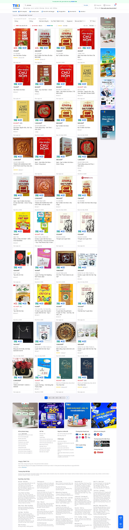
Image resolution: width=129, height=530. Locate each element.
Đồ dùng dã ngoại (102, 493)
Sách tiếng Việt (78, 525)
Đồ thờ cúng (60, 513)
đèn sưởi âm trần (99, 527)
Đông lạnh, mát (27, 497)
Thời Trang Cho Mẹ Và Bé (23, 483)
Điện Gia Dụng (22, 524)
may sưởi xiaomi (100, 522)
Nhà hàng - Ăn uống (81, 512)
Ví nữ (51, 519)
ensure (44, 473)
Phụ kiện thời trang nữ (60, 488)
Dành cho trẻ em (24, 500)
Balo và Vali (59, 481)
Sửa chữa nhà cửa (62, 508)
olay (97, 473)
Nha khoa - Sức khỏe (82, 513)
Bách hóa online (81, 489)
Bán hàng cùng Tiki (62, 435)
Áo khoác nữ (47, 484)
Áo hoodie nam (43, 494)
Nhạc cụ (66, 513)
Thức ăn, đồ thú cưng (25, 501)
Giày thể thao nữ (104, 500)
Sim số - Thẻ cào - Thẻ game (85, 514)
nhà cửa (47, 8)
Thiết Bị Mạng (63, 501)
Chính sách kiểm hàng (23, 444)
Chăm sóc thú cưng (60, 518)
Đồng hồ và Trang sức (61, 492)
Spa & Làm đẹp (84, 510)
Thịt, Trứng (25, 494)
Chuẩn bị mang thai (25, 490)
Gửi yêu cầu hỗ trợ (22, 438)
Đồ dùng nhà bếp (22, 526)
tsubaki (37, 475)
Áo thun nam (39, 492)
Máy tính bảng (24, 509)
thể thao (55, 8)
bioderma (52, 473)
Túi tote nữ (45, 520)
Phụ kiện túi (50, 520)
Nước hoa (23, 521)
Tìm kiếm (86, 5)
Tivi (96, 486)
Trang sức (58, 494)
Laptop (67, 503)
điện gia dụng (26, 8)
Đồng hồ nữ (63, 494)
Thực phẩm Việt (29, 495)
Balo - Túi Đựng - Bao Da (101, 510)
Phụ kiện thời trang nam (64, 489)
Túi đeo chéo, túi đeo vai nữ (43, 519)
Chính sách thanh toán (62, 446)
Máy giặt (98, 485)
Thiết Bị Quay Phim (101, 513)
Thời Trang (86, 483)
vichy (32, 475)
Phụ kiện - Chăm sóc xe (80, 518)
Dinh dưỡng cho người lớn (26, 488)
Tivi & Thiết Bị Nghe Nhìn (82, 492)
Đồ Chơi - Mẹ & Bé (23, 481)
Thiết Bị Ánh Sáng (102, 508)
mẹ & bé (37, 8)
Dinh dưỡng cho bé (25, 486)
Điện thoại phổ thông (25, 508)
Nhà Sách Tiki (78, 523)
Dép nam (44, 512)
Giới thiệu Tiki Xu (43, 446)
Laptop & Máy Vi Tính (84, 490)
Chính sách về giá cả (62, 441)
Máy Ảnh (105, 514)
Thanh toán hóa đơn (79, 509)
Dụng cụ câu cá (99, 497)
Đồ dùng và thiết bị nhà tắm (64, 510)
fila (34, 475)
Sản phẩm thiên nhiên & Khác (25, 518)
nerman (81, 473)
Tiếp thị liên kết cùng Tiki (44, 448)
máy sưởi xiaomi (103, 523)
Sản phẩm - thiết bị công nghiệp (83, 491)
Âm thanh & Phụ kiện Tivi (98, 483)
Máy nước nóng (101, 486)
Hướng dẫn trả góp (22, 447)
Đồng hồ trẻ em (70, 495)
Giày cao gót (40, 503)
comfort (104, 473)
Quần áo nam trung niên (45, 498)
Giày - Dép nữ (40, 502)
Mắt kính (67, 488)
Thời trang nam (41, 490)
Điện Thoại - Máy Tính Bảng (25, 505)
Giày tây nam (46, 511)
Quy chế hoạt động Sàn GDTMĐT (65, 433)
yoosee (93, 473)
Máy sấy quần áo (100, 488)
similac (99, 473)
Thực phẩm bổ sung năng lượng (102, 501)
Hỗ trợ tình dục (29, 521)
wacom (85, 473)
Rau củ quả (23, 495)
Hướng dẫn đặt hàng (22, 440)
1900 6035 (24, 467)
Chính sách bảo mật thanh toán (46, 439)
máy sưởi (95, 518)
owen (41, 473)
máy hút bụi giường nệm (101, 524)
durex (48, 473)
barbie (37, 473)
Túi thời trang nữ (41, 517)
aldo (66, 473)
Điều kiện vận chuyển (44, 451)
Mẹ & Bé (83, 488)
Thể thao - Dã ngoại (81, 485)
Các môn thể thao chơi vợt (101, 499)
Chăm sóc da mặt (22, 513)
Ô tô (82, 519)
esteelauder (27, 473)
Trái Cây (20, 494)
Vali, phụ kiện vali (69, 484)
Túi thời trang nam (42, 523)
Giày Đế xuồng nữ (45, 507)
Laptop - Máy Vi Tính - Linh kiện (64, 497)
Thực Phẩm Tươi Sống (23, 493)
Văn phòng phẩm (85, 525)
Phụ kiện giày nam (43, 513)
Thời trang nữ (40, 481)
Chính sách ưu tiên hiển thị (63, 447)
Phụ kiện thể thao (102, 494)
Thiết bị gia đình (29, 526)
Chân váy (46, 485)
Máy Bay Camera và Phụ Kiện (101, 514)
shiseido (20, 475)
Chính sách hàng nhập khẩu (24, 449)
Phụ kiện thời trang (61, 487)
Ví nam (38, 524)
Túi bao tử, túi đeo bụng (48, 525)
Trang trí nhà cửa (59, 507)
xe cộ (32, 8)
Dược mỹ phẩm (30, 522)
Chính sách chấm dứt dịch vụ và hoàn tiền (66, 453)
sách (51, 8)
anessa (89, 473)
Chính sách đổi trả (22, 445)
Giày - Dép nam (41, 509)
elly (56, 473)
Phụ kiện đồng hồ (62, 495)
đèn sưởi (100, 518)
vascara (20, 473)
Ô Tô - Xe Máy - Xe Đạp (81, 517)
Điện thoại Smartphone (23, 507)
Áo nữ (38, 483)
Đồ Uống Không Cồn (63, 523)
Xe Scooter (86, 519)
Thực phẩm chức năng (25, 515)
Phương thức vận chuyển (23, 442)
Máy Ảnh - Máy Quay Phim (100, 505)
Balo (57, 483)
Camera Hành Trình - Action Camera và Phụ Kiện (101, 509)
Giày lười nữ (48, 506)
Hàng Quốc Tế (78, 481)
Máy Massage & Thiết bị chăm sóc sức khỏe (26, 517)
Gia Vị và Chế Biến (62, 521)
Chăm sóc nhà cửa (26, 503)
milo (58, 473)
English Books (82, 526)
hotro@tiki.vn (29, 451)
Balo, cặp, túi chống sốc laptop (64, 484)
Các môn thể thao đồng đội (102, 498)
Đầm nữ (42, 483)
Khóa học (86, 509)
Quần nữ (46, 483)
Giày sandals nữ (44, 504)
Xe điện (87, 518)
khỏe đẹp (41, 8)
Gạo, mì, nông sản (25, 498)
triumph (69, 473)
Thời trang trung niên (44, 488)
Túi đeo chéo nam (45, 524)
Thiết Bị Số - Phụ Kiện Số (81, 496)
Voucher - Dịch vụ (79, 508)
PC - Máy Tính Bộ (62, 503)
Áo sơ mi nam (45, 493)
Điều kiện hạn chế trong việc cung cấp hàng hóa (66, 443)
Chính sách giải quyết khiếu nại (46, 442)
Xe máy (78, 519)
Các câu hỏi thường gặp (23, 436)
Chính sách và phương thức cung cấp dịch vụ (66, 450)
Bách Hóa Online (60, 517)
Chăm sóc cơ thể (24, 516)
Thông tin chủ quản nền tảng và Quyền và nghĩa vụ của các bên (66, 456)
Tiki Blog (41, 435)
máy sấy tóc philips (103, 519)
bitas (107, 473)
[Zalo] (101, 434)
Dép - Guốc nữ (46, 503)
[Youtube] (98, 434)
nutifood (73, 473)
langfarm (25, 475)
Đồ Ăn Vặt (60, 522)
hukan (28, 475)
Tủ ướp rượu (107, 488)
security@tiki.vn (28, 453)
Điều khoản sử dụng (43, 444)
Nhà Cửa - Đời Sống (61, 505)
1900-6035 (24, 433)
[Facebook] (95, 434)
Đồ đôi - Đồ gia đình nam (46, 495)
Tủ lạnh (97, 484)
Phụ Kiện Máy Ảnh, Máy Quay (99, 507)
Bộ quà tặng (62, 524)
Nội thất (62, 509)
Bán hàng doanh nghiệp (44, 450)
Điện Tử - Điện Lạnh (98, 481)
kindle (77, 473)
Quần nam (45, 492)
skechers (62, 473)
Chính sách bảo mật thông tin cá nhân (47, 441)
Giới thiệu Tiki (42, 433)
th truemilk (33, 473)
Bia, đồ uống (23, 499)
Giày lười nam (40, 511)
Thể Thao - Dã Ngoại (98, 490)
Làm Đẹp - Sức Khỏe (23, 512)
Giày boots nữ (42, 506)
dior (23, 473)
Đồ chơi (31, 483)
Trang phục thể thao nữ (98, 492)
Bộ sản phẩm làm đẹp (26, 521)
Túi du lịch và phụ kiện (63, 483)
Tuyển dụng (42, 437)
